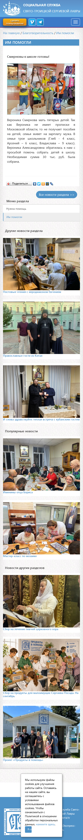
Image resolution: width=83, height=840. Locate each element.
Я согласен (30, 829)
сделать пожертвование (14, 22)
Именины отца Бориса (18, 492)
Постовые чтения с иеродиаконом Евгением (32, 292)
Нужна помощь (16, 209)
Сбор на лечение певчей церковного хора (30, 629)
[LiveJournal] (52, 182)
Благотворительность (38, 33)
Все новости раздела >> (56, 194)
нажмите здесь (45, 824)
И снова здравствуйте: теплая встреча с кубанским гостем (41, 419)
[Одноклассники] (43, 182)
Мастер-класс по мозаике (20, 556)
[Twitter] (39, 182)
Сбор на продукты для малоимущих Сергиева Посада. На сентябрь (40, 694)
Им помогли (65, 33)
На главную (11, 33)
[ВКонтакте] (35, 182)
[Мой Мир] (47, 182)
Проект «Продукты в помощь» (23, 760)
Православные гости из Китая (22, 355)
